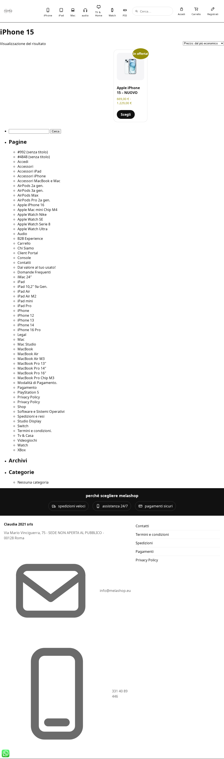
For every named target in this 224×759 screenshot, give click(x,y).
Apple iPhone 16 (31, 204)
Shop (22, 406)
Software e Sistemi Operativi (41, 411)
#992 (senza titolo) (33, 152)
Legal (22, 334)
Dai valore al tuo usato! (37, 267)
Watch (23, 445)
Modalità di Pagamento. (37, 382)
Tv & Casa (25, 435)
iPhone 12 (26, 315)
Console (24, 257)
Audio (22, 233)
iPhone (23, 310)
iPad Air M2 (27, 296)
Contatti (24, 262)
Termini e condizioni (152, 534)
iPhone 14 (26, 325)
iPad (21, 281)
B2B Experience (30, 238)
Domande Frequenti (34, 272)
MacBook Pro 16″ (32, 373)
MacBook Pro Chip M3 (36, 377)
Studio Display (29, 421)
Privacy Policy (29, 397)
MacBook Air (28, 353)
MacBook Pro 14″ (32, 368)
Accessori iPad (29, 171)
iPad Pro (25, 305)
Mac (21, 339)
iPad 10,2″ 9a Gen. (32, 286)
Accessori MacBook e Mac (39, 180)
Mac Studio (27, 344)
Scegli (126, 114)
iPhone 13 (26, 320)
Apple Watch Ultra (32, 228)
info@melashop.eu (115, 590)
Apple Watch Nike (32, 214)
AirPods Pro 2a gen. (34, 200)
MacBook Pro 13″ (32, 363)
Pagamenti (145, 551)
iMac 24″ (25, 277)
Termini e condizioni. (35, 430)
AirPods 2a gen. (30, 185)
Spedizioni (144, 543)
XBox (22, 450)
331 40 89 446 (120, 694)
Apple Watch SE (30, 219)
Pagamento (27, 387)
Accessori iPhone (32, 176)
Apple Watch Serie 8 (34, 224)
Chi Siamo (26, 248)
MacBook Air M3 (31, 358)
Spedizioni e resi (31, 416)
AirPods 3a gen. (30, 190)
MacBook (25, 349)
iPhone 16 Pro (29, 329)
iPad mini (25, 301)
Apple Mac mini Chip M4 (37, 209)
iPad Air (24, 291)
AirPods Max (28, 195)
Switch (23, 426)
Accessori (25, 166)
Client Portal (28, 253)
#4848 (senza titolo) (34, 156)
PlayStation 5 (28, 392)
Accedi (23, 161)
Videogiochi (27, 440)
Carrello (24, 243)
